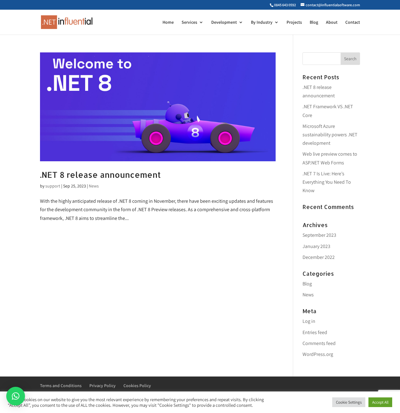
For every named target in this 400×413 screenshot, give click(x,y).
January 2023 (316, 246)
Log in (308, 321)
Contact (352, 22)
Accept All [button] (380, 402)
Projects (294, 22)
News (94, 186)
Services (189, 22)
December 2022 (318, 257)
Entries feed (314, 332)
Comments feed (319, 343)
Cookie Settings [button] (349, 402)
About (332, 22)
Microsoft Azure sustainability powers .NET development (330, 134)
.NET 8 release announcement (100, 174)
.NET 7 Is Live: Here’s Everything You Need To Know (326, 182)
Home (168, 22)
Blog (314, 22)
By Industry (261, 22)
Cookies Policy (137, 385)
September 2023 (319, 235)
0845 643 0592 (285, 4)
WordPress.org (317, 354)
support (52, 186)
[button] (15, 396)
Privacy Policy (102, 385)
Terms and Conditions (61, 385)
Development (224, 22)
